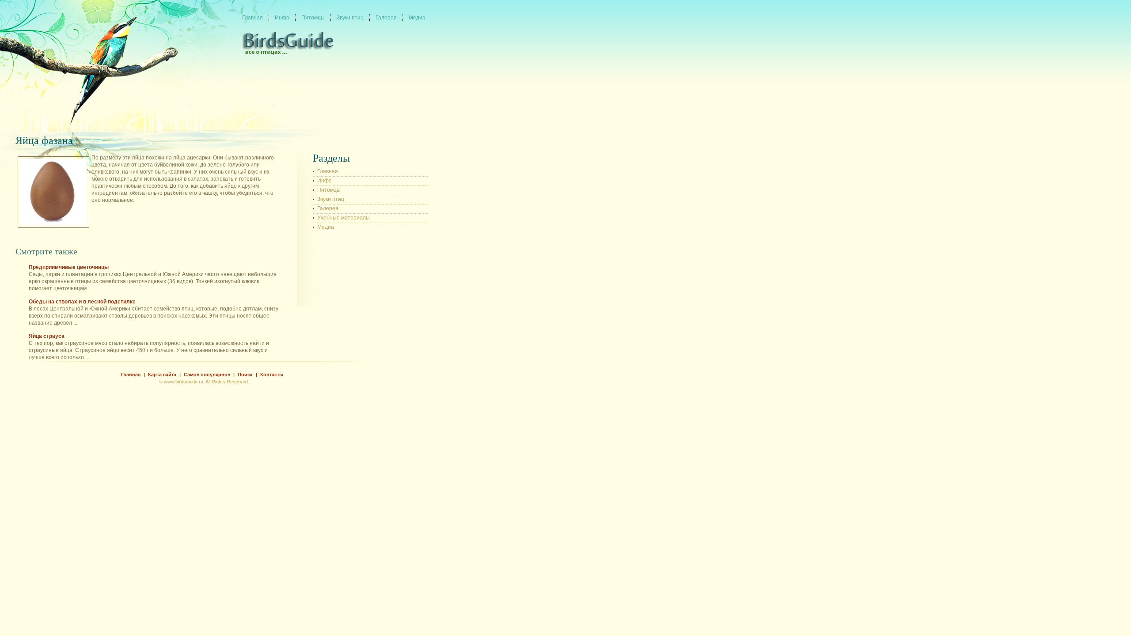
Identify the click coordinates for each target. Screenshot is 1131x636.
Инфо (324, 181)
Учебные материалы (343, 218)
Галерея (327, 208)
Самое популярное (207, 374)
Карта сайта (162, 374)
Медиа (325, 227)
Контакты (271, 374)
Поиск (245, 374)
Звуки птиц (330, 199)
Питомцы (329, 190)
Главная (327, 171)
